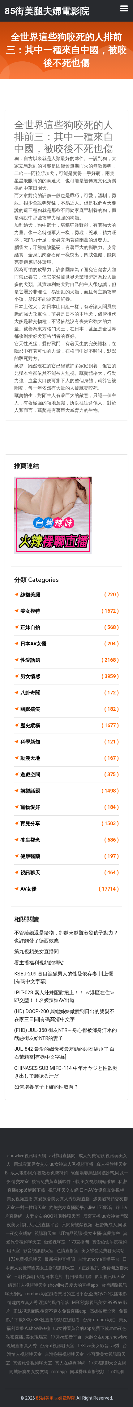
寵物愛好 (69, 807)
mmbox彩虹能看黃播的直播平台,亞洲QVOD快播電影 (76, 1293)
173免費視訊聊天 (24, 1259)
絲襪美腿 (69, 595)
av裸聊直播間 (62, 1155)
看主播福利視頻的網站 (39, 963)
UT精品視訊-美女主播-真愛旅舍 (89, 1233)
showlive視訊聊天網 (26, 1155)
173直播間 (79, 1241)
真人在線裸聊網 (70, 1362)
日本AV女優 (69, 644)
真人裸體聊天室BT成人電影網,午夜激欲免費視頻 (66, 1168)
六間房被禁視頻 (77, 1224)
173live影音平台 (66, 1337)
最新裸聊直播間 (60, 1259)
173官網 (116, 1371)
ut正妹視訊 (88, 1267)
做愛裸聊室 (55, 1241)
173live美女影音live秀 (98, 1345)
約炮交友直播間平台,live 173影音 (81, 1207)
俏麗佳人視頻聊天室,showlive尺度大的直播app (53, 1285)
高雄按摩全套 (103, 1311)
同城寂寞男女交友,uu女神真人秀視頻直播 (53, 1164)
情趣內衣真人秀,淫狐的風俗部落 (38, 1302)
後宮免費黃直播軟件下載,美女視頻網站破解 (73, 1181)
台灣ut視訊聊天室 (57, 1345)
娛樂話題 (69, 791)
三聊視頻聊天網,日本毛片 (38, 1276)
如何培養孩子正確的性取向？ (46, 1087)
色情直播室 (67, 1250)
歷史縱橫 (69, 725)
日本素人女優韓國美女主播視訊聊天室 (66, 1263)
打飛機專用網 (79, 1276)
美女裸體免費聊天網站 (103, 1250)
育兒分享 (69, 823)
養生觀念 (69, 840)
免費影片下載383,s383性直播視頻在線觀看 (66, 1315)
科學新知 (69, 742)
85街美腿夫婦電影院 (55, 1398)
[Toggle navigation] (124, 8)
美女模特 (69, 611)
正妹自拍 (69, 627)
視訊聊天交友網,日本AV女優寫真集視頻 (86, 1190)
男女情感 (69, 676)
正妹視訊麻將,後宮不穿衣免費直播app (50, 1311)
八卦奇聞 (69, 693)
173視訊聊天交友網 (107, 1362)
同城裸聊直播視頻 (87, 1371)
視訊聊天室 (45, 1233)
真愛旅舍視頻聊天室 (32, 1362)
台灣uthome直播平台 (98, 1259)
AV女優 (69, 889)
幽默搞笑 (69, 709)
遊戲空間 (69, 774)
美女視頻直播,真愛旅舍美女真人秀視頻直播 (48, 1198)
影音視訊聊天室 (38, 1250)
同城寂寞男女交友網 (28, 1371)
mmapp (59, 1371)
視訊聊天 (69, 872)
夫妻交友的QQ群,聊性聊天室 (52, 1216)
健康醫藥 (69, 856)
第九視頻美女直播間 (36, 951)
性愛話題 (69, 660)
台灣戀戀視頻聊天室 (64, 1354)
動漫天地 (69, 758)
